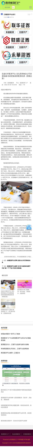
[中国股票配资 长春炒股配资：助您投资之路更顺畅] (16, 373)
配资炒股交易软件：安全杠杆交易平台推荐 (14, 421)
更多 (29, 14)
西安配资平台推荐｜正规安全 (10, 353)
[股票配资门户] (11, 3)
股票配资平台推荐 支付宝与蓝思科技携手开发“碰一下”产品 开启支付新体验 (16, 267)
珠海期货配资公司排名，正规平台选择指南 (15, 348)
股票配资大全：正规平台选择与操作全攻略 (15, 344)
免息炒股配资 (16, 434)
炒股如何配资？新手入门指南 (10, 334)
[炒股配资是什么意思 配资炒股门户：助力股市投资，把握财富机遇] (8, 303)
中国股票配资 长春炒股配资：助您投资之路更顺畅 (16, 384)
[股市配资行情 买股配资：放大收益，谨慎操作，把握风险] (24, 284)
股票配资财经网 (20, 443)
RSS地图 (20, 439)
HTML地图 (27, 439)
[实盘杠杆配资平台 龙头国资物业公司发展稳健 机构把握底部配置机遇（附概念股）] (8, 285)
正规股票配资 (27, 434)
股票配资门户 (5, 434)
